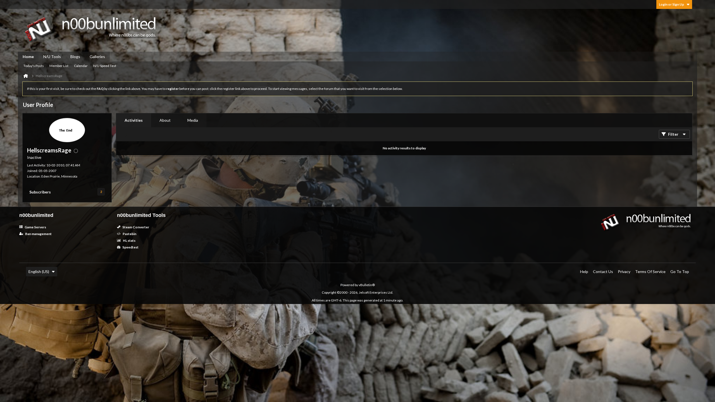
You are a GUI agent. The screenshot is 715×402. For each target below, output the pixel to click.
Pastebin (129, 234)
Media (192, 120)
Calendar (81, 66)
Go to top (679, 271)
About (165, 120)
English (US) (38, 271)
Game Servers (35, 227)
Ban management (38, 234)
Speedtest (130, 247)
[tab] (133, 120)
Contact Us (603, 271)
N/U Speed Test (104, 66)
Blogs (75, 56)
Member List (58, 66)
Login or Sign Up (671, 4)
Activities (134, 120)
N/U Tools (52, 56)
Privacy (624, 271)
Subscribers (40, 192)
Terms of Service (650, 271)
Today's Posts (33, 66)
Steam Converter (135, 227)
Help (584, 271)
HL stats (128, 240)
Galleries (97, 56)
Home (28, 56)
